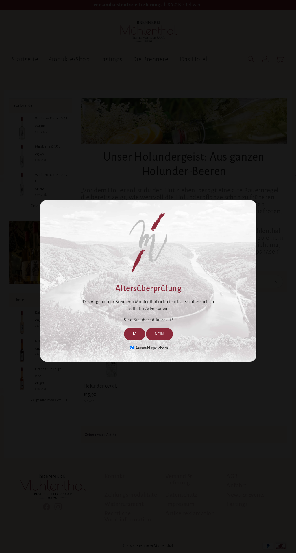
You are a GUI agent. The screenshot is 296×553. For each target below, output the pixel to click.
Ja (134, 334)
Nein (159, 334)
